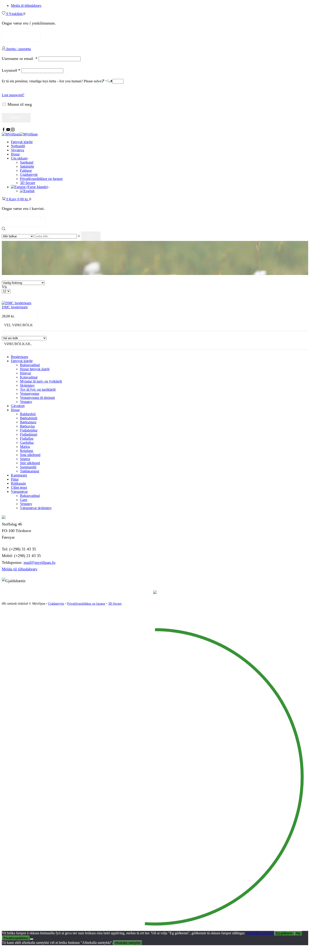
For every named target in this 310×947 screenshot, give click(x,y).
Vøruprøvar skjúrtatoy (36, 508)
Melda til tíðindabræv (26, 5)
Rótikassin (18, 483)
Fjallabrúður (28, 430)
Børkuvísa (27, 426)
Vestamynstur (29, 393)
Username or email (19, 58)
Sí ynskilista (21, 36)
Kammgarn (19, 475)
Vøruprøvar (19, 491)
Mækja (25, 447)
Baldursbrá (28, 414)
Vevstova (17, 150)
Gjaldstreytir (29, 175)
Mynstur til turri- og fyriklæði (41, 381)
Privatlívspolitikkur (16, 938)
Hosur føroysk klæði (34, 369)
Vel (27, 316)
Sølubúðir (27, 166)
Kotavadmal (28, 377)
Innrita (16, 117)
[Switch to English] (27, 191)
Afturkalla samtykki (260, 933)
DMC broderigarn (15, 307)
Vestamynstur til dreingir (37, 398)
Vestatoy (26, 402)
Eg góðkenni (284, 933)
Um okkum (19, 158)
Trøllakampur (29, 471)
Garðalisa (27, 442)
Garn (23, 500)
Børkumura (28, 422)
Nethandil (18, 146)
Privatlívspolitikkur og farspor (41, 179)
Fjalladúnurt (28, 434)
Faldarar (26, 170)
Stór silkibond (30, 463)
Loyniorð (11, 70)
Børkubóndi (28, 418)
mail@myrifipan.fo (39, 562)
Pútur (15, 479)
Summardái (28, 467)
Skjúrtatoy (27, 385)
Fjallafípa (26, 438)
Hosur (15, 154)
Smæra (25, 459)
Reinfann (26, 451)
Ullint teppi (19, 487)
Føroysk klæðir (22, 142)
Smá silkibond (30, 455)
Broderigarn (19, 357)
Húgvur (25, 373)
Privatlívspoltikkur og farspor (86, 603)
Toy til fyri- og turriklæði (38, 389)
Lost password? (13, 95)
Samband (26, 162)
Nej (298, 933)
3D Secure (27, 183)
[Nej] (31, 939)
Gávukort (18, 406)
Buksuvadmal (30, 365)
